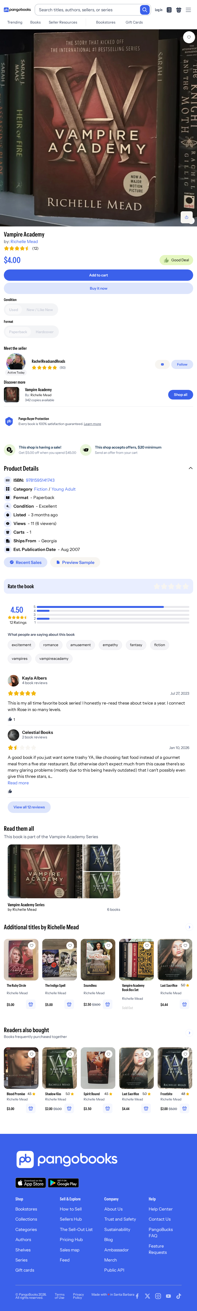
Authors (23, 1239)
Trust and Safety (120, 1219)
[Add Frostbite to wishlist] (185, 1054)
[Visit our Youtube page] (168, 1296)
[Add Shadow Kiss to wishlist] (70, 1054)
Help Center (161, 1208)
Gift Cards (134, 22)
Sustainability (117, 1229)
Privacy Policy (78, 1296)
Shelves (23, 1249)
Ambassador (116, 1249)
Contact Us (160, 1219)
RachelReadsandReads (48, 361)
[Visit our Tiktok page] (179, 1296)
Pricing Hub (71, 1239)
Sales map (70, 1249)
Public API (114, 1270)
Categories (26, 1229)
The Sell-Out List (76, 1229)
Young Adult (63, 489)
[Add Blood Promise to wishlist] (32, 1054)
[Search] (145, 10)
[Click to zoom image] (98, 127)
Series (21, 1259)
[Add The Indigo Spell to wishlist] (70, 945)
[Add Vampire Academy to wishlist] (189, 37)
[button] (98, 469)
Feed (65, 1259)
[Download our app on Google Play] (63, 1182)
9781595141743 (40, 480)
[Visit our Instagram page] (158, 1296)
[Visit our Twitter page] (147, 1296)
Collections (26, 1219)
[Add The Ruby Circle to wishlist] (32, 945)
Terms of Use (59, 1296)
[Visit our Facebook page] (137, 1296)
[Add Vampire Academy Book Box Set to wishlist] (147, 945)
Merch (110, 1259)
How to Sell (71, 1208)
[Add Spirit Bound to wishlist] (108, 1054)
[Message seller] (162, 364)
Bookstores (105, 22)
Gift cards (24, 1270)
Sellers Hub (71, 1219)
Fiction (41, 489)
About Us (113, 1208)
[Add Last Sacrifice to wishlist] (185, 945)
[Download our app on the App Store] (30, 1183)
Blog (108, 1239)
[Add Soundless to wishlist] (108, 945)
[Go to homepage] (17, 9)
